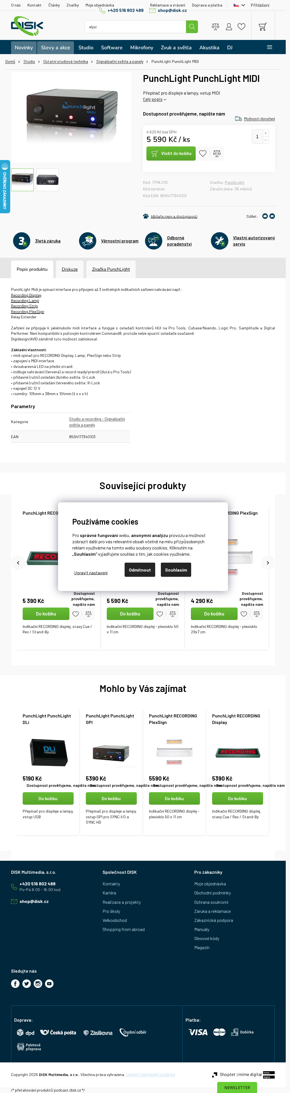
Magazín (202, 947)
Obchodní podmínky (212, 892)
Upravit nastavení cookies (150, 1074)
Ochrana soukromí (211, 902)
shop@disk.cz (172, 10)
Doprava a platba (207, 5)
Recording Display (26, 295)
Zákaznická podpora (213, 920)
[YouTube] (49, 983)
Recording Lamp (25, 300)
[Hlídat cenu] (170, 216)
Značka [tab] (111, 269)
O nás (16, 5)
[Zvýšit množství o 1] (265, 133)
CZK (238, 5)
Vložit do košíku (176, 153)
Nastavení (91, 572)
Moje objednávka (100, 5)
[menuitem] (24, 47)
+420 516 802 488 (126, 10)
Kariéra (109, 892)
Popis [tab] (22, 269)
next (268, 563)
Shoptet (227, 1074)
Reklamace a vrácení (167, 5)
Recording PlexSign (27, 311)
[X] (26, 983)
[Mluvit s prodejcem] (272, 216)
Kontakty (111, 883)
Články (54, 5)
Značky (73, 5)
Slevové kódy (206, 938)
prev (18, 563)
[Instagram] (38, 983)
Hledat (192, 26)
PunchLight (234, 182)
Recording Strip (24, 305)
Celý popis (153, 99)
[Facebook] (15, 983)
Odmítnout (140, 569)
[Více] (266, 47)
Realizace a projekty (122, 902)
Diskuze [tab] (70, 269)
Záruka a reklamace (212, 911)
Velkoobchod (115, 920)
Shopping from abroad (124, 929)
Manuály (201, 929)
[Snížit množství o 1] (265, 140)
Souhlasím (176, 569)
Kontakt (34, 5)
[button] (48, 808)
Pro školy (111, 911)
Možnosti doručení (259, 118)
